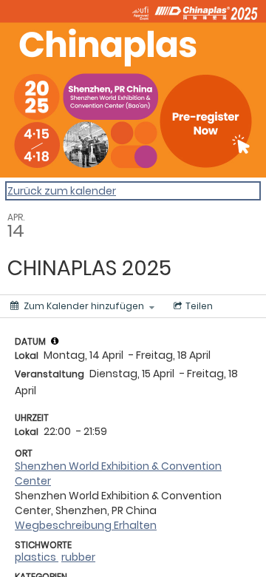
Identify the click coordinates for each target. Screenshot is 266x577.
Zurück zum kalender (61, 190)
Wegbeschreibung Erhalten (86, 525)
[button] (54, 341)
